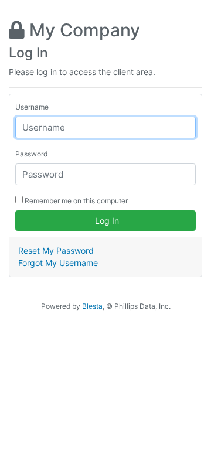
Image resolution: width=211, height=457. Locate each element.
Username (32, 107)
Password (31, 153)
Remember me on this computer (75, 200)
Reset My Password (56, 250)
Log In (106, 221)
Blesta (92, 306)
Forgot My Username (58, 263)
